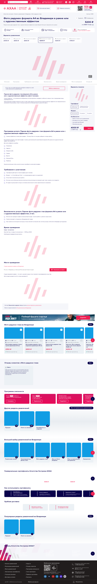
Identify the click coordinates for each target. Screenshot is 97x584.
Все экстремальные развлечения (81, 408)
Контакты (29, 577)
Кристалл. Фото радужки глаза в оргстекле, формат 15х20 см (73, 346)
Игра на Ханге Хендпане (56, 460)
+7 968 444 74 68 (79, 573)
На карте (75, 30)
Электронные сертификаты (12, 571)
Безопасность (47, 81)
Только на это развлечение (75, 107)
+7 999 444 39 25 (48, 2)
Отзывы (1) (89, 81)
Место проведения (77, 81)
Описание (7, 81)
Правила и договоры (31, 574)
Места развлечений (10, 569)
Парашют (7, 427)
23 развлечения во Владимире (23, 307)
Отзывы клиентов (31, 566)
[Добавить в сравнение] (21, 330)
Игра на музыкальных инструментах (74, 460)
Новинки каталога (65, 8)
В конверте (82, 113)
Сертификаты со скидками (40, 428)
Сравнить (80, 18)
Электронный (75, 113)
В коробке (89, 113)
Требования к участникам (31, 81)
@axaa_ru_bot (78, 568)
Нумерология (87, 459)
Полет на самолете (26, 427)
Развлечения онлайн (11, 459)
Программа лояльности (32, 569)
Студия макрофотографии (84, 30)
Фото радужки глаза (42, 459)
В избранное (90, 18)
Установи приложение (50, 572)
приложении (89, 10)
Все (90, 324)
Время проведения (61, 81)
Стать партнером (30, 571)
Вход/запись (79, 581)
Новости (28, 563)
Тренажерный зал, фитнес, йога (26, 460)
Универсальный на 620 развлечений (84, 107)
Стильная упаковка (10, 574)
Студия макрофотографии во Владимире (14, 266)
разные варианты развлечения (34, 305)
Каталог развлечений (11, 563)
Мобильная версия (33, 581)
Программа (16, 81)
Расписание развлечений (12, 566)
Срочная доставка (45, 8)
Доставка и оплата (10, 577)
